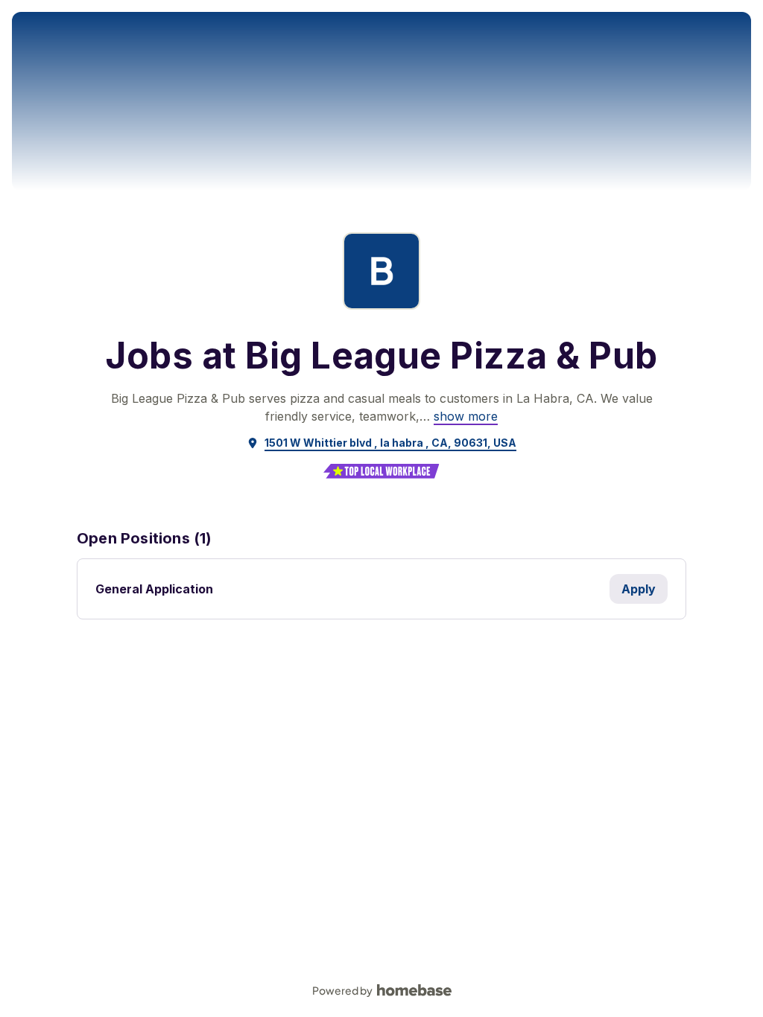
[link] (466, 416)
